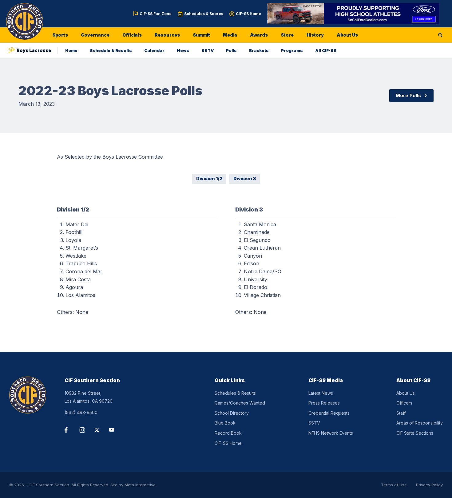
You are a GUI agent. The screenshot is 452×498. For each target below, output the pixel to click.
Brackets (259, 50)
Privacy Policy (429, 484)
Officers (404, 402)
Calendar (154, 50)
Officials (132, 35)
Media (230, 35)
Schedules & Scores (203, 13)
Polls (231, 50)
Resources (167, 35)
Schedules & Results (235, 393)
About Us (347, 35)
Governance (95, 35)
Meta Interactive (140, 484)
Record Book (228, 433)
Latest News (320, 393)
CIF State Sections (414, 433)
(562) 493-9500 (81, 412)
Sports (60, 35)
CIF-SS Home (248, 13)
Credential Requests (329, 413)
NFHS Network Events (330, 433)
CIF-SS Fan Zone (156, 13)
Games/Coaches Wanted (240, 402)
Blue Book (225, 422)
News (183, 50)
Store (287, 35)
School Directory (232, 413)
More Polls (408, 95)
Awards (259, 35)
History (315, 35)
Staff (401, 413)
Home (71, 50)
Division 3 (244, 178)
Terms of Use (394, 484)
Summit (201, 35)
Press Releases (324, 402)
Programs (292, 50)
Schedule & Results (111, 50)
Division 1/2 (209, 178)
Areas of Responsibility (419, 422)
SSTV (207, 50)
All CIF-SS (326, 50)
